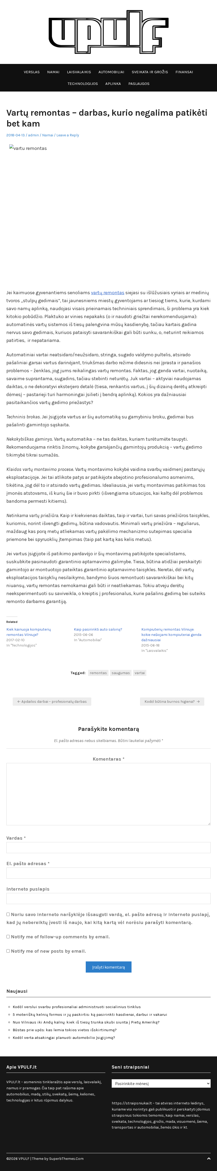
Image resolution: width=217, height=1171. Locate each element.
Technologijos (83, 83)
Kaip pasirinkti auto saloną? (98, 629)
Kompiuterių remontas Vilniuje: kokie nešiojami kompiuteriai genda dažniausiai (171, 634)
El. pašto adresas (27, 863)
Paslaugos (139, 83)
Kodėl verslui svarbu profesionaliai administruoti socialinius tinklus (77, 1006)
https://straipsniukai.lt (132, 1103)
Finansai (184, 72)
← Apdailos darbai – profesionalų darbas (52, 701)
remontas (98, 673)
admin (33, 135)
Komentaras (108, 759)
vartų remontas (107, 293)
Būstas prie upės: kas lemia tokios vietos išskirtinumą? (65, 1029)
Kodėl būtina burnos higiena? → (172, 701)
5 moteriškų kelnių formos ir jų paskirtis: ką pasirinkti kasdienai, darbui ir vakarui (90, 1014)
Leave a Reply (67, 135)
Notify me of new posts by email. (48, 951)
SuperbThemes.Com (66, 1158)
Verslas (32, 72)
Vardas (16, 838)
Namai (53, 72)
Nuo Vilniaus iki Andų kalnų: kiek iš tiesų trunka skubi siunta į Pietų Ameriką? (86, 1022)
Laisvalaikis (79, 72)
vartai (140, 673)
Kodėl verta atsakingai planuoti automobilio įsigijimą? (64, 1037)
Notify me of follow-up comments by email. (60, 937)
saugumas (121, 673)
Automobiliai (111, 72)
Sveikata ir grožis (150, 72)
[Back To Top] (209, 1158)
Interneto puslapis (27, 889)
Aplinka (113, 83)
